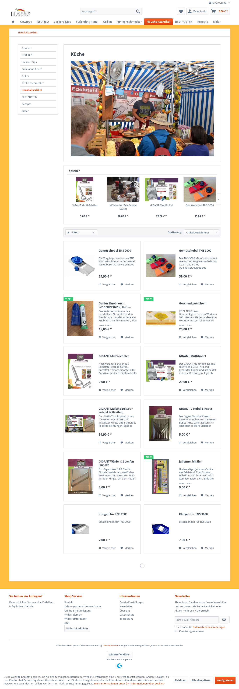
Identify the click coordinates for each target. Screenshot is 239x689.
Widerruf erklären (77, 628)
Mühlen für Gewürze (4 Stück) (123, 207)
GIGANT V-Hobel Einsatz (195, 409)
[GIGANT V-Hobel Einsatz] (160, 424)
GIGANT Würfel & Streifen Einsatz (116, 463)
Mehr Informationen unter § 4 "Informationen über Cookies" (129, 683)
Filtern (75, 232)
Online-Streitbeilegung (77, 610)
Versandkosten (111, 645)
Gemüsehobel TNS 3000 (200, 205)
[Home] (13, 21)
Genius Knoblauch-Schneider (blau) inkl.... (115, 305)
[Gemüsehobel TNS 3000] (200, 189)
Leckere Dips (29, 62)
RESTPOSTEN (29, 97)
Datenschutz (127, 614)
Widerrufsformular (75, 618)
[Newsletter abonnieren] (224, 619)
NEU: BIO (27, 55)
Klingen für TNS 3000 (193, 514)
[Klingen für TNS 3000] (160, 529)
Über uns (125, 610)
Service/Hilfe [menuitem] (219, 3)
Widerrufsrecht (73, 614)
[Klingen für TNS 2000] (80, 529)
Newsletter (126, 606)
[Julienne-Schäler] (160, 476)
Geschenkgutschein (192, 303)
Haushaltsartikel (32, 90)
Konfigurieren (225, 680)
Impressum (126, 618)
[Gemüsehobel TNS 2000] (80, 265)
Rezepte (26, 104)
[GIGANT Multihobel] (161, 189)
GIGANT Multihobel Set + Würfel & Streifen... (116, 410)
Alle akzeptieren (201, 680)
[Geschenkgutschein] (160, 318)
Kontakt (68, 602)
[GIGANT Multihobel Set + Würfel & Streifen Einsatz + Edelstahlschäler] (80, 424)
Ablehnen (180, 680)
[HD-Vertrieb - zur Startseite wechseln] (20, 12)
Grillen (26, 76)
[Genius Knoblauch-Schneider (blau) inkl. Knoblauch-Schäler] (80, 318)
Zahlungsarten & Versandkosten (83, 606)
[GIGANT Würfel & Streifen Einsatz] (80, 476)
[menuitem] (111, 11)
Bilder (25, 111)
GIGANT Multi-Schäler (84, 205)
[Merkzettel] (181, 11)
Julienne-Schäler (190, 461)
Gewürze (27, 48)
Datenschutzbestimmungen (209, 627)
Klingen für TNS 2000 (113, 514)
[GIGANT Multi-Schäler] (84, 189)
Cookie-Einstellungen (132, 602)
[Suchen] (138, 11)
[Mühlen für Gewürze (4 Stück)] (123, 189)
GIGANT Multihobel (161, 205)
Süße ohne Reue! (32, 69)
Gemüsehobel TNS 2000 (115, 251)
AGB (66, 623)
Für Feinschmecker (33, 83)
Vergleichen (109, 284)
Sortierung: (175, 232)
